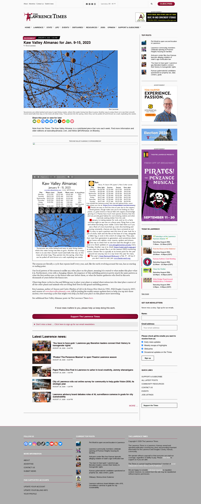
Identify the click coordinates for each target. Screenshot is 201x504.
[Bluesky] (47, 121)
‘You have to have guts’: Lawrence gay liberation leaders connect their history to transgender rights (91, 344)
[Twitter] (55, 121)
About (26, 4)
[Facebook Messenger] (51, 121)
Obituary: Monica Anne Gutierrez (101, 477)
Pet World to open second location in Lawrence (164, 42)
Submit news (49, 4)
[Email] (34, 121)
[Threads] (39, 444)
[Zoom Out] (51, 177)
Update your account (34, 486)
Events (65, 27)
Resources (91, 27)
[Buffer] (59, 121)
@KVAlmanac (83, 131)
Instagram (92, 4)
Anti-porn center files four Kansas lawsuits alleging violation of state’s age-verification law (163, 57)
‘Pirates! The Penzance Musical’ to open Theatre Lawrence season (85, 357)
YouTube (95, 4)
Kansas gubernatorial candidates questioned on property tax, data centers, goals (163, 73)
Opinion (111, 27)
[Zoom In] (54, 177)
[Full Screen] (72, 177)
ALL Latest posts (150, 380)
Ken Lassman (31, 46)
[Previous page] (34, 177)
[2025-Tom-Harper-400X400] (159, 104)
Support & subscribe (152, 376)
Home (27, 27)
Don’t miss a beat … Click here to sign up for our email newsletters (65, 324)
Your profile (30, 493)
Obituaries (77, 27)
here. (91, 298)
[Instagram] (34, 444)
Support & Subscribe (128, 27)
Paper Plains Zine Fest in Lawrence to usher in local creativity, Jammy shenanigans (93, 369)
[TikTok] (43, 444)
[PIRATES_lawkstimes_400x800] (159, 185)
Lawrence (38, 27)
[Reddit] (64, 121)
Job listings (147, 394)
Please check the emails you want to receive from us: (159, 337)
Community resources (153, 384)
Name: (144, 313)
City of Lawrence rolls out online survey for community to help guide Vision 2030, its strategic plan (93, 382)
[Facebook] (43, 121)
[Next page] (38, 177)
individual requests (155, 470)
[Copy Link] (38, 121)
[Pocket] (72, 121)
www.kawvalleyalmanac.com (57, 292)
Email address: (148, 323)
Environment (29, 38)
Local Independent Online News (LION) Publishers (151, 465)
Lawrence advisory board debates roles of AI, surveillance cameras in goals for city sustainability (93, 395)
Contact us (40, 4)
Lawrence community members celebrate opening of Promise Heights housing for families (163, 50)
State (49, 27)
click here (166, 458)
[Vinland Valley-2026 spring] (85, 157)
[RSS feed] (56, 444)
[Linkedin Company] (47, 444)
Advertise (32, 4)
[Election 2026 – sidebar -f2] (159, 135)
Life (57, 27)
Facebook (87, 4)
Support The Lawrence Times (85, 316)
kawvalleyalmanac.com (57, 131)
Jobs (102, 27)
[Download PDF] (68, 177)
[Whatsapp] (68, 121)
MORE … (133, 406)
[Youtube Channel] (52, 444)
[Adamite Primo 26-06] (156, 17)
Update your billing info (36, 490)
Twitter (89, 4)
